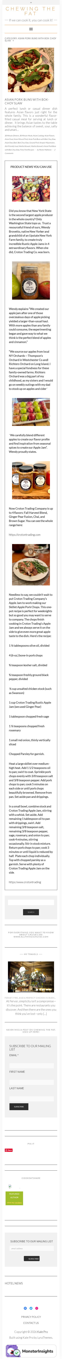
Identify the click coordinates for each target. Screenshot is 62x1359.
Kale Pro (42, 1331)
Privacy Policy (31, 1316)
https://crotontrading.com (24, 534)
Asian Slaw (9, 143)
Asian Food (9, 139)
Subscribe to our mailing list (31, 1241)
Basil (15, 143)
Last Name (16, 1088)
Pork (22, 150)
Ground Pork (34, 143)
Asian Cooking (38, 135)
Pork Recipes (29, 150)
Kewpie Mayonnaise (47, 143)
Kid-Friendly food (11, 146)
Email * (13, 1055)
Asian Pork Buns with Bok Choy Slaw (41, 139)
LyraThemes (44, 1337)
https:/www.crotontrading (25, 882)
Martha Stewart (24, 146)
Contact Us (31, 1322)
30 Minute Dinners (12, 135)
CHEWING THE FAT (31, 11)
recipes (18, 1203)
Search (31, 912)
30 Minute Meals (26, 135)
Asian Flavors (49, 135)
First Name (17, 1071)
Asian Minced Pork (21, 139)
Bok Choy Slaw (23, 143)
